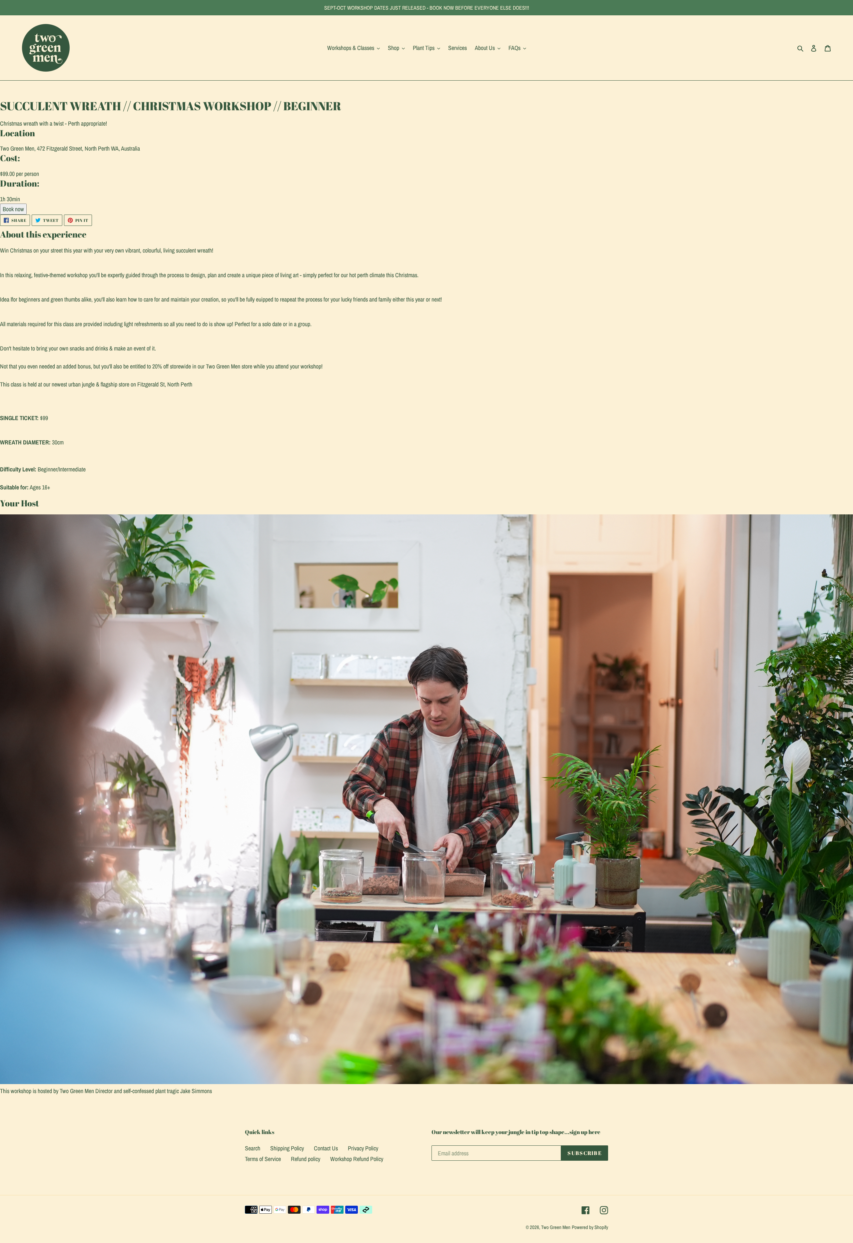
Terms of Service (263, 1159)
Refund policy (305, 1159)
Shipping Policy (287, 1148)
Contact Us (326, 1148)
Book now (13, 209)
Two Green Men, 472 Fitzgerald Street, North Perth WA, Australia (70, 148)
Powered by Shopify (590, 1227)
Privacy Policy (363, 1148)
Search (252, 1148)
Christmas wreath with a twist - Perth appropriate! (53, 123)
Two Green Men (555, 1227)
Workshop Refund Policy (356, 1159)
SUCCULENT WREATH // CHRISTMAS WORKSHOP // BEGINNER (170, 106)
